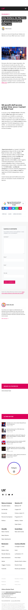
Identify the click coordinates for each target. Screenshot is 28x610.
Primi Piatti (18, 557)
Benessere (5, 544)
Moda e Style (5, 550)
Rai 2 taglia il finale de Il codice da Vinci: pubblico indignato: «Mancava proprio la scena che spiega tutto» (16, 448)
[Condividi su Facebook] (3, 208)
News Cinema (5, 531)
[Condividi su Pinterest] (20, 208)
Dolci (16, 550)
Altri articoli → (5, 318)
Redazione (4, 581)
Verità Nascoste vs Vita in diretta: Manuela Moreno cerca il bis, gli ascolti (16, 423)
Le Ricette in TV (19, 554)
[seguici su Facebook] (3, 494)
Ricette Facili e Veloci (20, 561)
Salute (3, 561)
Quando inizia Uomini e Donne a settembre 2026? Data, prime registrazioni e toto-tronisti (16, 442)
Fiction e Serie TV (19, 513)
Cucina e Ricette (20, 544)
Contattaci (17, 581)
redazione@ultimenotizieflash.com (13, 592)
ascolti (9, 214)
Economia (4, 513)
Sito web (5, 273)
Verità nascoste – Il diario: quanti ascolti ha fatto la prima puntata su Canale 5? (16, 455)
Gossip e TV (18, 503)
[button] (25, 8)
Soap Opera (18, 524)
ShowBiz (4, 529)
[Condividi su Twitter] (13, 208)
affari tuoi (4, 214)
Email (5, 265)
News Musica (5, 535)
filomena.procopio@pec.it (10, 593)
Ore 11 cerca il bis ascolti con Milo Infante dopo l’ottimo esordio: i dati (15, 430)
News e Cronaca (7, 503)
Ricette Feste (18, 565)
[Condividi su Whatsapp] (16, 208)
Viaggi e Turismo (6, 565)
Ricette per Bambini (20, 568)
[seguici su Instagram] (6, 494)
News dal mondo (19, 531)
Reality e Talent (19, 520)
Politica (3, 520)
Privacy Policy (18, 584)
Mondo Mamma (6, 554)
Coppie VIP (18, 509)
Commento (6, 236)
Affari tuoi (4, 82)
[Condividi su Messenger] (6, 208)
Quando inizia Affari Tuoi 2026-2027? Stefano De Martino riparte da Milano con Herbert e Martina (16, 436)
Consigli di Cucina (19, 546)
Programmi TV (6, 14)
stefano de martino (17, 214)
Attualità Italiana (6, 506)
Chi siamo (4, 578)
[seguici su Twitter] (12, 494)
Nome (5, 257)
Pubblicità (4, 584)
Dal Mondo (4, 509)
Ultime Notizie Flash (6, 390)
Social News (18, 529)
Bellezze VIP (18, 506)
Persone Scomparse (7, 517)
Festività (4, 568)
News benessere (6, 557)
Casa (3, 546)
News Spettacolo (6, 539)
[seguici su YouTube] (9, 494)
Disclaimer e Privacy (19, 578)
